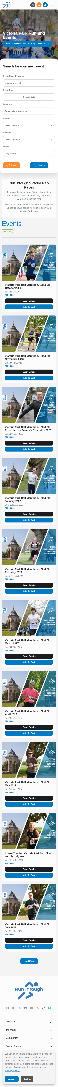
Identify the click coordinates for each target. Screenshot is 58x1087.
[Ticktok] (44, 1008)
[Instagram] (14, 1008)
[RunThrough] (7, 5)
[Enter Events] (32, 4)
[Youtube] (32, 1008)
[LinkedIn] (26, 1008)
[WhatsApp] (50, 1008)
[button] (29, 287)
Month (6, 146)
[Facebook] (8, 1008)
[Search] (39, 4)
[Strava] (38, 1008)
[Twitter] (20, 1008)
